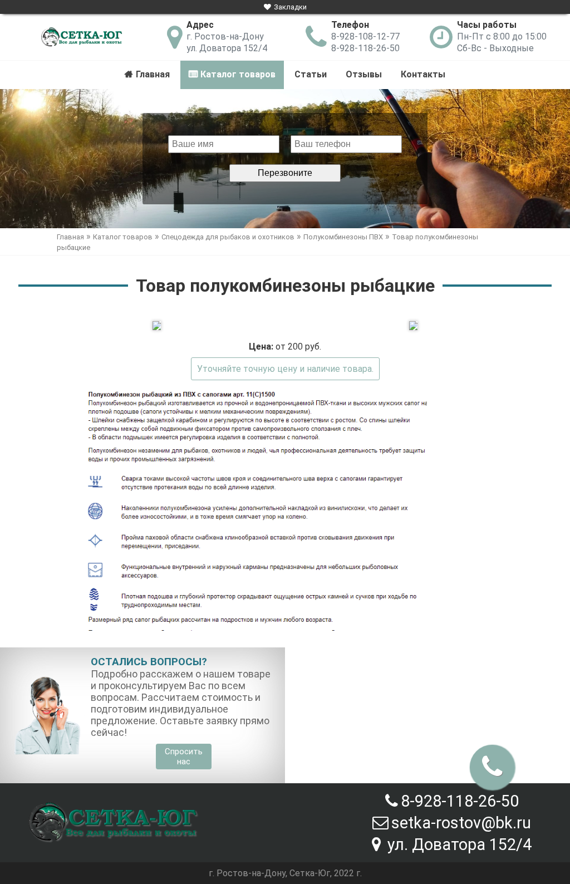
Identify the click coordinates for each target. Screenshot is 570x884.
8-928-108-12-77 (365, 36)
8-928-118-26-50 (365, 48)
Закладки (290, 7)
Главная (153, 74)
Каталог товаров (238, 74)
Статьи (310, 74)
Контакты (423, 74)
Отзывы (364, 74)
